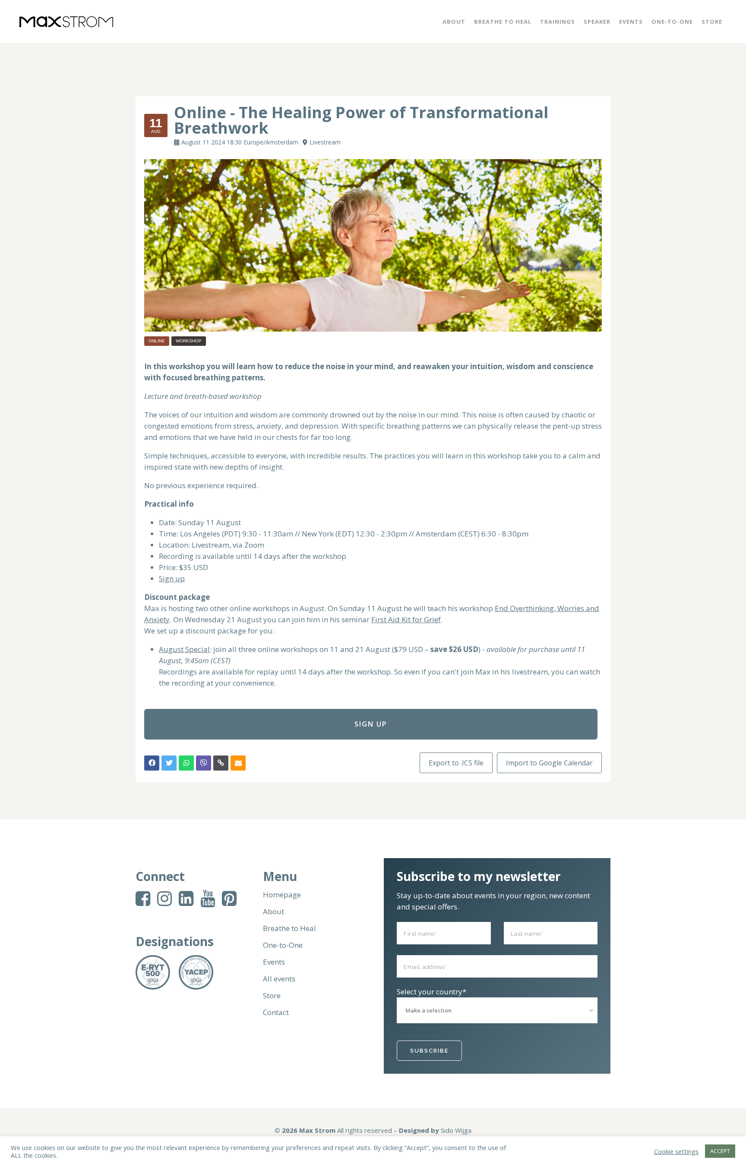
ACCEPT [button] (720, 1151)
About (273, 911)
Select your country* (431, 992)
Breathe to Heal (289, 928)
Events (274, 962)
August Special (184, 649)
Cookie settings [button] (676, 1151)
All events (279, 979)
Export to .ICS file (456, 763)
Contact (276, 1012)
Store (272, 995)
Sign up (172, 578)
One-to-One (283, 945)
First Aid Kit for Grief (406, 619)
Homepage (282, 895)
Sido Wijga (456, 1130)
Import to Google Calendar (549, 763)
